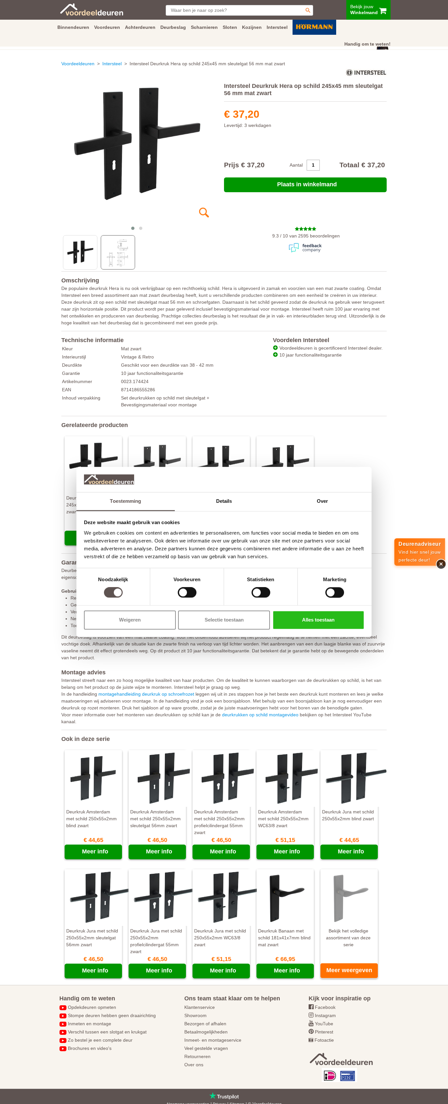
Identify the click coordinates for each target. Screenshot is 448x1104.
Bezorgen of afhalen (205, 1023)
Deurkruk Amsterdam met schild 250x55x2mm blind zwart (91, 818)
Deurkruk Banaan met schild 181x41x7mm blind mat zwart (284, 937)
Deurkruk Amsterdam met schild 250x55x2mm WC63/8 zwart (283, 818)
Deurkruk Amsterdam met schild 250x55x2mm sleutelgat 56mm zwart (155, 818)
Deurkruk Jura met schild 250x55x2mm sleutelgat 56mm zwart (92, 937)
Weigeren (130, 620)
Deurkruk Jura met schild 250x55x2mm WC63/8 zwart (220, 937)
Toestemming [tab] (125, 501)
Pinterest (324, 1031)
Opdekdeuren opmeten (92, 1007)
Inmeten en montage (89, 1023)
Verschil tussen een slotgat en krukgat (107, 1031)
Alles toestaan (318, 620)
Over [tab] (322, 501)
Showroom (195, 1015)
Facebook (325, 1007)
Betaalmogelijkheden (206, 1031)
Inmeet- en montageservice (212, 1040)
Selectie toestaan (224, 620)
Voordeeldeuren (77, 63)
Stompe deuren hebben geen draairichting (112, 1015)
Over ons (193, 1064)
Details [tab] (224, 501)
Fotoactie (324, 1040)
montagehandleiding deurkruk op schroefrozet (146, 694)
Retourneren (197, 1056)
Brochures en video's (90, 1048)
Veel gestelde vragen (206, 1048)
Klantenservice (199, 1007)
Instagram (325, 1015)
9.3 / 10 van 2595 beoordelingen (306, 235)
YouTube (324, 1023)
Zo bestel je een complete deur (100, 1040)
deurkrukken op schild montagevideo (260, 714)
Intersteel (112, 63)
